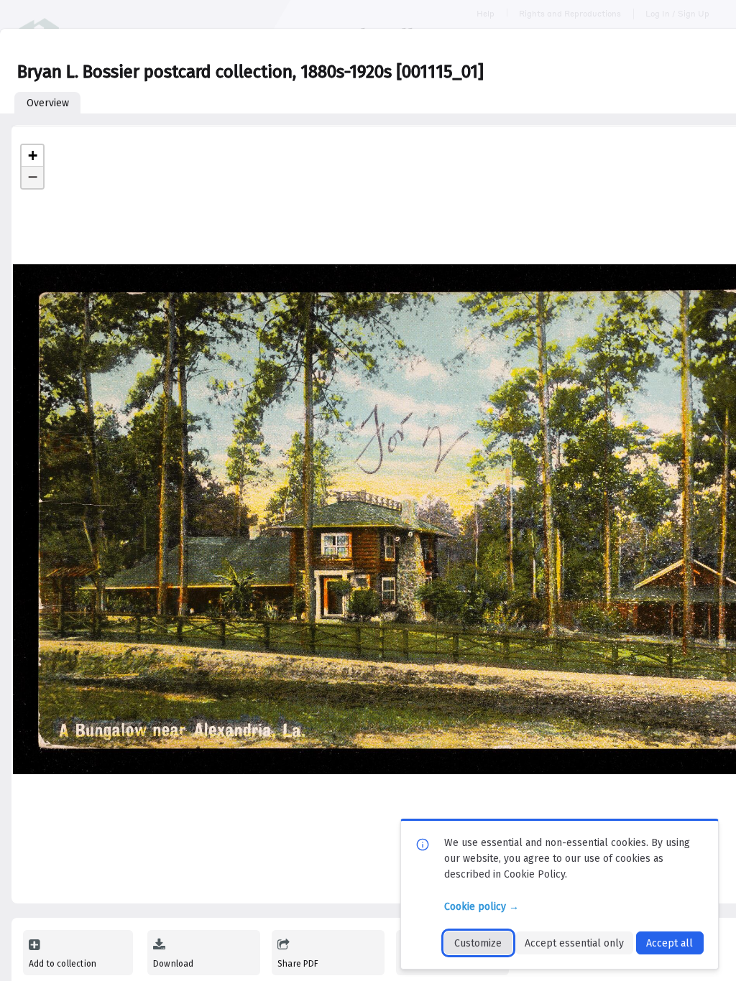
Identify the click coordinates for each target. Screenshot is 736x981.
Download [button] (173, 964)
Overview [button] (48, 103)
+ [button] (32, 155)
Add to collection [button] (62, 964)
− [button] (32, 177)
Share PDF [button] (298, 964)
